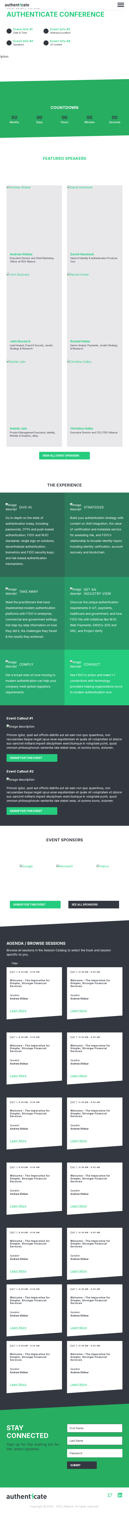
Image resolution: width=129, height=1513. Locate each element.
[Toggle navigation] (120, 4)
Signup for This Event (26, 758)
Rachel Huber (80, 341)
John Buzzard (20, 341)
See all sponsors (85, 904)
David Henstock (82, 254)
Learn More (18, 1010)
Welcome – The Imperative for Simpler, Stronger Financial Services (30, 983)
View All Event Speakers (60, 455)
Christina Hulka (81, 428)
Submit (75, 1465)
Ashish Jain (18, 428)
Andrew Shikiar (21, 254)
